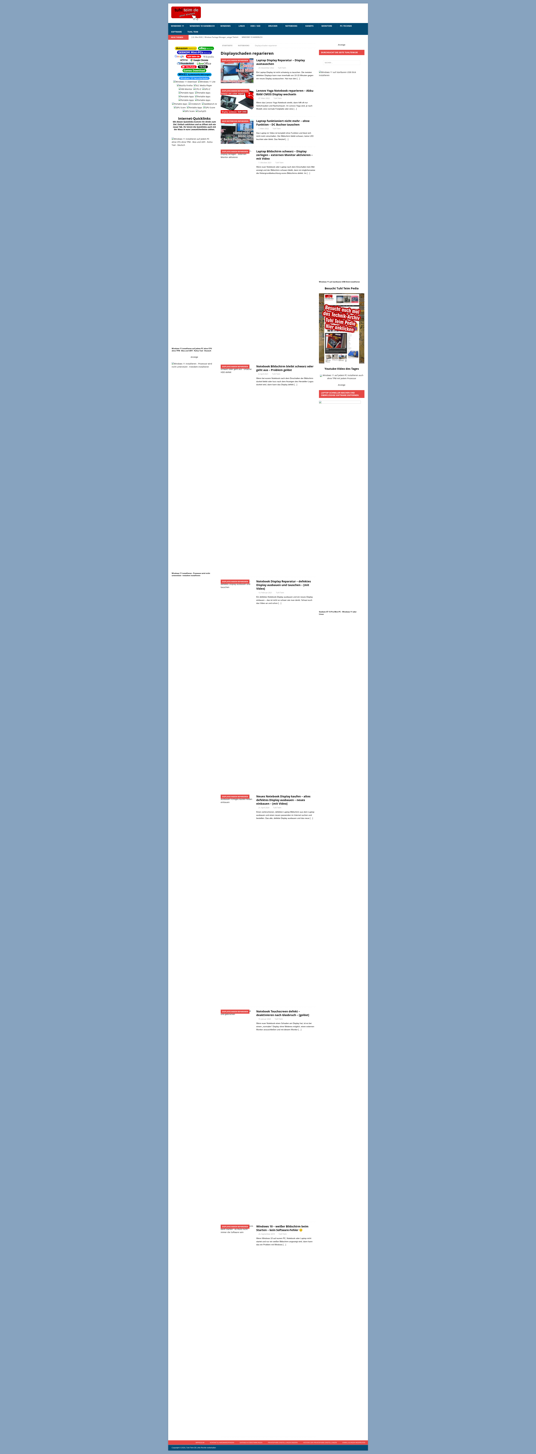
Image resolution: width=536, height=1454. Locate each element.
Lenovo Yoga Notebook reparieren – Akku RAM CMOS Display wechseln (284, 92)
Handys (309, 26)
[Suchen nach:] (341, 62)
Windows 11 (177, 26)
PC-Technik (346, 26)
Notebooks (291, 26)
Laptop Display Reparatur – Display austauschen (280, 62)
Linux (242, 26)
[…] (298, 78)
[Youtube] (360, 37)
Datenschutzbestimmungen (251, 1442)
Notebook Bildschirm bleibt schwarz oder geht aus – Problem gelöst (285, 368)
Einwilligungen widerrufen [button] (353, 1442)
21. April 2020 (263, 807)
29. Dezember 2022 (266, 68)
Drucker (272, 26)
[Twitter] (365, 37)
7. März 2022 (263, 128)
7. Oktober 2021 (264, 162)
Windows (225, 26)
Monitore (326, 26)
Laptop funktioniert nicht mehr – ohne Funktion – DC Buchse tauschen (283, 122)
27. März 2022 (264, 98)
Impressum (200, 1442)
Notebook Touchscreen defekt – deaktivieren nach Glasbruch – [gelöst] (282, 1013)
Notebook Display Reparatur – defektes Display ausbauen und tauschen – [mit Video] (283, 584)
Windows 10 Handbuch (202, 26)
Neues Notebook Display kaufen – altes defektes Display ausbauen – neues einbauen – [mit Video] (283, 799)
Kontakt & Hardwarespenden (222, 1442)
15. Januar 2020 (264, 1019)
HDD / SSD (255, 26)
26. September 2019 (266, 1234)
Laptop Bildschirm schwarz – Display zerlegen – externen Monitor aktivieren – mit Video (284, 154)
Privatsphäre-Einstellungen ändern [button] (283, 1442)
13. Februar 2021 (265, 592)
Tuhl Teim (192, 31)
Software (176, 31)
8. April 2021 (263, 374)
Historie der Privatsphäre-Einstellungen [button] (320, 1442)
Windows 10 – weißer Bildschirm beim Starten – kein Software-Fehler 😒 (282, 1228)
